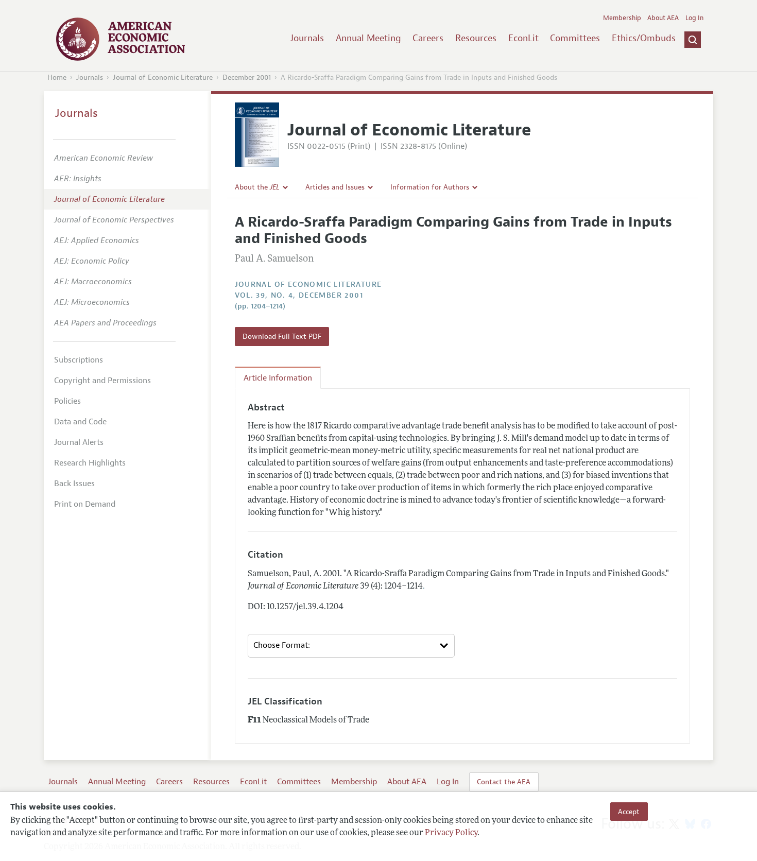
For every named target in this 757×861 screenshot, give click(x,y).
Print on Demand (84, 504)
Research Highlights (90, 463)
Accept (629, 811)
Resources (475, 38)
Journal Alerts (79, 442)
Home (56, 77)
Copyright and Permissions (102, 380)
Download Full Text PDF (282, 336)
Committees (575, 38)
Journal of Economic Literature (163, 77)
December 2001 (246, 77)
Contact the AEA (503, 781)
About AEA (663, 18)
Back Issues (74, 483)
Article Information (278, 378)
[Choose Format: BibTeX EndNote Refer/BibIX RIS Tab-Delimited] (351, 646)
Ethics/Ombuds (644, 38)
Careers (427, 38)
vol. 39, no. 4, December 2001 (299, 295)
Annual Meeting (368, 38)
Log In (694, 18)
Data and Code (80, 422)
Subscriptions (78, 360)
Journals (307, 38)
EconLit (523, 38)
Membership (622, 18)
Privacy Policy (451, 834)
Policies (67, 401)
